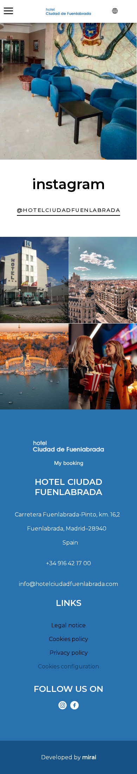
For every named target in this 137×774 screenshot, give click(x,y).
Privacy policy (69, 652)
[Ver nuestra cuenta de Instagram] (62, 705)
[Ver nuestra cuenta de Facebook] (74, 705)
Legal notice (68, 625)
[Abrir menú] (8, 10)
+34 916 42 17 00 (68, 563)
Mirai (89, 757)
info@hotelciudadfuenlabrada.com (68, 584)
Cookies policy (68, 639)
